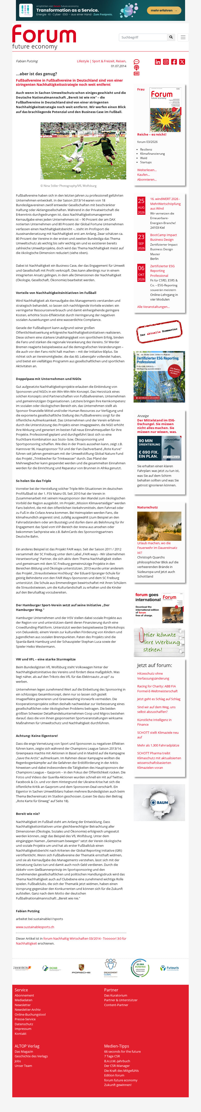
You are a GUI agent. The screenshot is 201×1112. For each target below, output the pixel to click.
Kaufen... (143, 174)
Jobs (18, 1061)
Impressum (23, 1028)
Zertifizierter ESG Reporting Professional (162, 271)
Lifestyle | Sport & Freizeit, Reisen (101, 61)
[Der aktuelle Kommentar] (159, 331)
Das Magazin (24, 1051)
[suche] (171, 37)
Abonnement (24, 995)
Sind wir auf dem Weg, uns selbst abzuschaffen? (156, 709)
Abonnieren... (147, 179)
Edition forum (114, 1075)
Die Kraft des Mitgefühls (121, 1070)
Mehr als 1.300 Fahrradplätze (158, 745)
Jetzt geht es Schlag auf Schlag (158, 699)
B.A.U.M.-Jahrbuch (117, 1061)
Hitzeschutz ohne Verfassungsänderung (153, 676)
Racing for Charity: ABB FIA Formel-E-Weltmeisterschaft (157, 688)
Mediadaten (23, 1000)
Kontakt (20, 1033)
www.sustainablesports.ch (35, 927)
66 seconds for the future (122, 1051)
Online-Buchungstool (30, 1014)
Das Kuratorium (115, 995)
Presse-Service (25, 1019)
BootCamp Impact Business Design (163, 237)
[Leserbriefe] (136, 61)
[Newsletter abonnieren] (136, 73)
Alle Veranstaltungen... (153, 306)
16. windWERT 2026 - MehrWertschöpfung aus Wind (165, 204)
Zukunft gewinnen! (117, 1085)
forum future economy (121, 1080)
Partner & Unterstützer (121, 1000)
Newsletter (23, 1005)
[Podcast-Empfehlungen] (136, 67)
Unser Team (23, 1065)
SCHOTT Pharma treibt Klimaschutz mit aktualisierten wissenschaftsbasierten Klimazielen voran (159, 760)
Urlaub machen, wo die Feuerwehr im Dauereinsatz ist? (157, 548)
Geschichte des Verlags (31, 1056)
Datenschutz (24, 1024)
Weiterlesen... (147, 170)
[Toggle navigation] (183, 37)
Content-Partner (116, 1005)
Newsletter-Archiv (28, 1009)
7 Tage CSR (112, 1056)
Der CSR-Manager (117, 1065)
